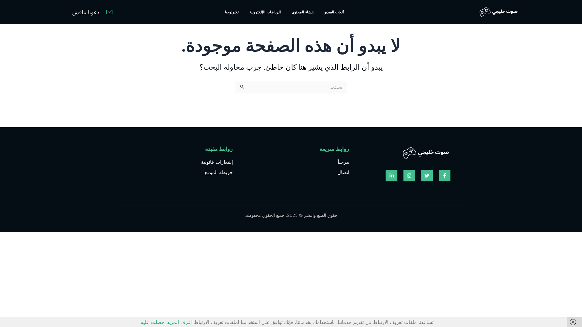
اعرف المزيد (179, 322)
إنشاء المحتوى (302, 12)
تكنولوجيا (232, 12)
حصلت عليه (153, 322)
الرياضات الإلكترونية (264, 12)
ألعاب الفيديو (334, 12)
